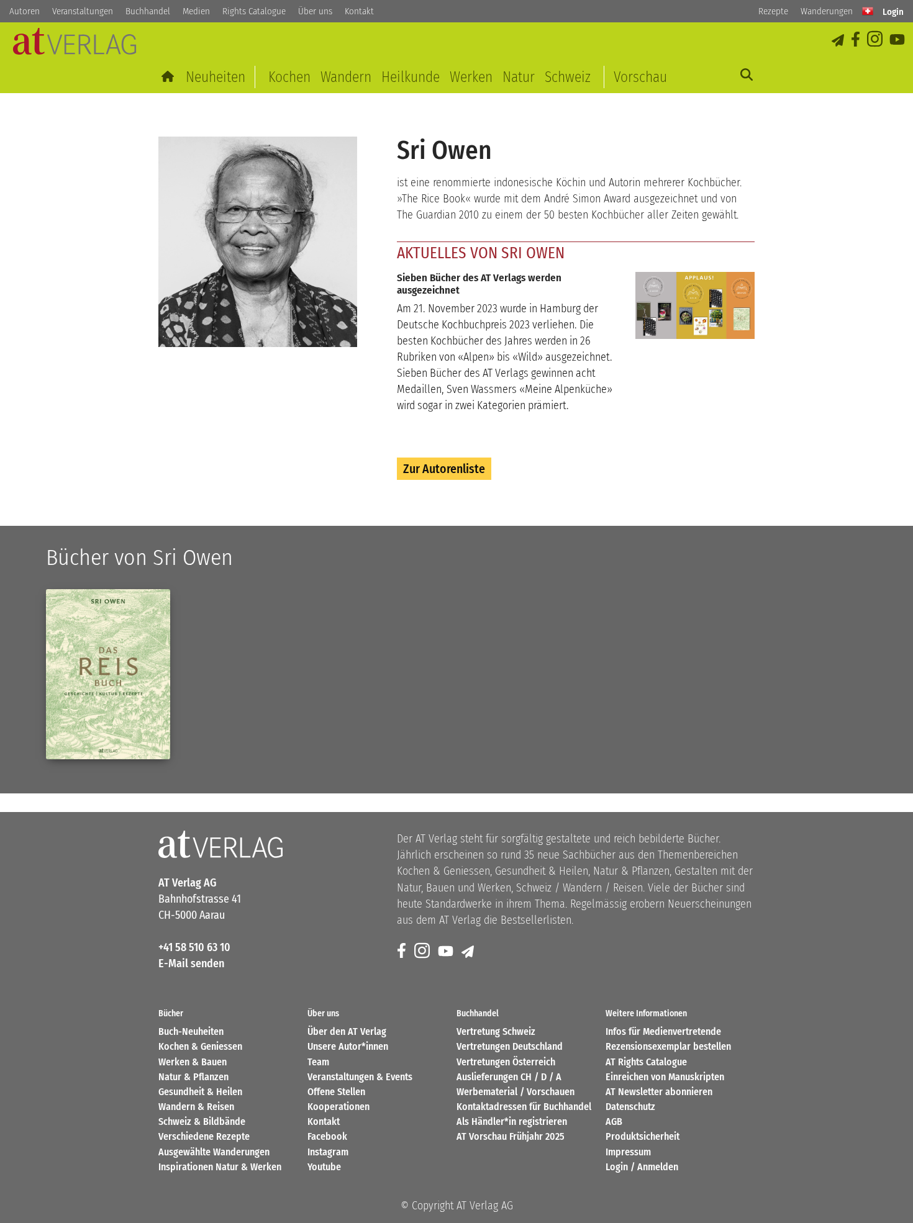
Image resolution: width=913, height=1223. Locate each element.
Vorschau (640, 77)
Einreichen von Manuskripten (665, 1077)
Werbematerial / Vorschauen (516, 1092)
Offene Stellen (336, 1092)
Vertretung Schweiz (496, 1031)
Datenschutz (630, 1106)
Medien (196, 11)
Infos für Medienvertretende (663, 1031)
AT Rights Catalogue (646, 1062)
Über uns (315, 11)
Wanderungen (827, 11)
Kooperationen (338, 1106)
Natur (518, 77)
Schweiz (568, 77)
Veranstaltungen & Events (359, 1077)
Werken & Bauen (192, 1062)
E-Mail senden (191, 963)
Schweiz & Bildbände (201, 1121)
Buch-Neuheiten (191, 1031)
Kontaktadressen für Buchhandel (524, 1106)
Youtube (324, 1167)
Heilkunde (410, 77)
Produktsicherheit (642, 1136)
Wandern (345, 77)
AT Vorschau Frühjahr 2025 (511, 1136)
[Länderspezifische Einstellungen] (867, 11)
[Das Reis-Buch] (108, 674)
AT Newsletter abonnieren (659, 1092)
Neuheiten (215, 77)
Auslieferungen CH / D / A (509, 1077)
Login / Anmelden (642, 1167)
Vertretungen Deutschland (510, 1046)
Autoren (24, 11)
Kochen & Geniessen (200, 1046)
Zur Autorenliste (444, 468)
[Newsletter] (468, 951)
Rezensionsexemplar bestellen (668, 1046)
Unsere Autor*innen (347, 1046)
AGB (614, 1121)
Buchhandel (147, 11)
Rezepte (773, 11)
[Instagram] (875, 40)
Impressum (628, 1152)
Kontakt (359, 11)
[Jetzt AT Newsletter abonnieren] (839, 40)
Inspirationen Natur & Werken (219, 1167)
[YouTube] (898, 40)
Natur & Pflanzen (193, 1077)
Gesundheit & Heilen (200, 1092)
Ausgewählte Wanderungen (214, 1152)
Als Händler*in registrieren (512, 1121)
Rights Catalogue (254, 11)
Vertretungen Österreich (506, 1062)
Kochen (289, 77)
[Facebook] (856, 40)
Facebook (327, 1136)
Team (318, 1062)
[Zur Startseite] (168, 77)
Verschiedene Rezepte (204, 1136)
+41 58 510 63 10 (194, 947)
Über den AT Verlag (346, 1031)
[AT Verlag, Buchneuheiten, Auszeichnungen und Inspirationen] (74, 45)
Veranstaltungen (82, 11)
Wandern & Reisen (196, 1106)
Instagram (327, 1152)
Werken (471, 77)
